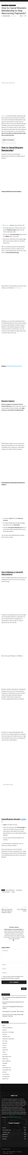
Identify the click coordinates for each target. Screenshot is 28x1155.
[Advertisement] (14, 51)
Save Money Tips (6, 1067)
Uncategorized (6, 1076)
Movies (4, 1065)
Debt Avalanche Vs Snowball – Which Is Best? (13, 1011)
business (4, 1034)
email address (18, 288)
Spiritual (4, 1072)
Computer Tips (6, 1036)
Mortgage (4, 1063)
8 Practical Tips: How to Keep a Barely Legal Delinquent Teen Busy (12, 1015)
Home (2, 3)
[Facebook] (2, 19)
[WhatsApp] (13, 19)
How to (4, 1052)
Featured (4, 1043)
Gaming (4, 1047)
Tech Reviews (5, 1074)
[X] (6, 19)
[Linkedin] (14, 940)
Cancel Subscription (6, 891)
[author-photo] (14, 925)
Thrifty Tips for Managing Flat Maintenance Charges (12, 1007)
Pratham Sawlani (6, 15)
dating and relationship (8, 1038)
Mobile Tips (5, 1058)
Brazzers (3, 116)
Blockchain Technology (8, 1032)
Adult (3, 1025)
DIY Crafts (4, 1041)
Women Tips (5, 1078)
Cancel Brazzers (19, 890)
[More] (16, 19)
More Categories (8, 3)
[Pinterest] (9, 19)
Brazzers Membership (10, 890)
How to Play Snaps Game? (22, 910)
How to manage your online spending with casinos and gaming (14, 998)
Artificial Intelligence (7, 1027)
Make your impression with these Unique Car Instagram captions (6, 911)
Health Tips (5, 1050)
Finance (4, 1045)
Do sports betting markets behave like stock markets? (13, 1002)
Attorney (4, 1030)
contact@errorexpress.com (14, 1117)
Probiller (23, 819)
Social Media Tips (17, 3)
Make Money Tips (6, 1056)
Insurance (4, 1054)
